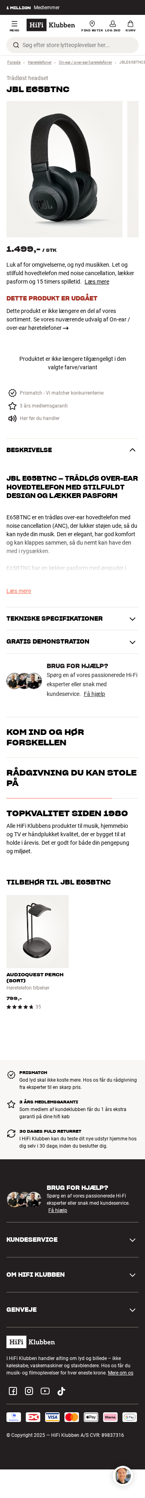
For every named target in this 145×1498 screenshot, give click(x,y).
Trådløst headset (27, 78)
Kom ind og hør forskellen (45, 737)
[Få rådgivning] (123, 1476)
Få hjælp (94, 694)
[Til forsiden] (51, 25)
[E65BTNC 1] (64, 169)
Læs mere (97, 281)
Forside (14, 62)
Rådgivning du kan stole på (71, 778)
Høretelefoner (40, 62)
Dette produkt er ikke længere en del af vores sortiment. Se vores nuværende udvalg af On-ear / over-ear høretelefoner (68, 319)
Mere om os (120, 1373)
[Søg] (16, 45)
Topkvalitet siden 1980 (67, 813)
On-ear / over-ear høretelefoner (85, 62)
